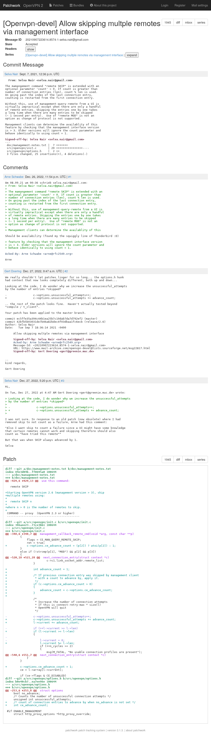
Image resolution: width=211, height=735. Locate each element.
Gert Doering (13, 271)
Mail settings (200, 5)
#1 (70, 177)
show (30, 49)
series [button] (201, 22)
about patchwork (135, 730)
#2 (66, 271)
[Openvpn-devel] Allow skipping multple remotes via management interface (75, 55)
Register (180, 5)
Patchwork (11, 5)
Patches (57, 5)
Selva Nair (11, 74)
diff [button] (178, 22)
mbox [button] (188, 22)
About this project (104, 5)
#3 (62, 380)
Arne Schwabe (14, 177)
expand (132, 55)
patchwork (72, 730)
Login (164, 5)
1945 (167, 22)
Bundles (78, 5)
